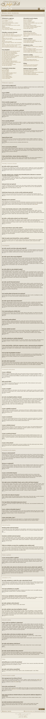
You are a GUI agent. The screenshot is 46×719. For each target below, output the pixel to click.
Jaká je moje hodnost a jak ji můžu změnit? (9, 45)
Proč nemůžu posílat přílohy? (7, 58)
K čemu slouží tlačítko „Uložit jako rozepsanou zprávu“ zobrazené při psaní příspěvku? (11, 63)
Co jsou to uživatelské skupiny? (28, 21)
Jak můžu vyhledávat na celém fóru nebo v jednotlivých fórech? (33, 47)
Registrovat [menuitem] (43, 9)
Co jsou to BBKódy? (5, 69)
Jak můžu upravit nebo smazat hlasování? (9, 56)
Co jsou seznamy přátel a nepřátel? (29, 40)
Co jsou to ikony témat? (6, 78)
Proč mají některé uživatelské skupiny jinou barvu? (32, 26)
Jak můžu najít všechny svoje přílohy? (30, 65)
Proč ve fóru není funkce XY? (28, 71)
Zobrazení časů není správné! (7, 38)
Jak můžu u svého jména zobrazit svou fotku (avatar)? (11, 44)
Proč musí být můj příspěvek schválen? (9, 64)
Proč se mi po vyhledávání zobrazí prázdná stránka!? (32, 49)
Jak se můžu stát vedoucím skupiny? (29, 25)
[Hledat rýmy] (11, 3)
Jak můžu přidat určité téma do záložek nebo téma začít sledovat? (33, 58)
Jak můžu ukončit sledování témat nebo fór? (31, 60)
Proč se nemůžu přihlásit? (6, 24)
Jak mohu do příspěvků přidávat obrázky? (9, 72)
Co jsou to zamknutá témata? (7, 77)
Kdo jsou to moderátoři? (27, 20)
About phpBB (16, 681)
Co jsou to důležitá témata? (7, 76)
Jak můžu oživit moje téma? (7, 65)
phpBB (36, 204)
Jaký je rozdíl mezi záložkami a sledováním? (31, 56)
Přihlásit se (4, 10)
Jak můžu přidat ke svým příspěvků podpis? (9, 53)
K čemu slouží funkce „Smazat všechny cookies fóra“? (11, 29)
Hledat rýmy (5, 8)
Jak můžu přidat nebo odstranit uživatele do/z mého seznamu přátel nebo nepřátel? (32, 42)
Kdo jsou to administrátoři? (28, 19)
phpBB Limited (39, 679)
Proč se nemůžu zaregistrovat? (7, 21)
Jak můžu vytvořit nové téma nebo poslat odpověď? (11, 51)
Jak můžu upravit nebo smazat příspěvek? (9, 52)
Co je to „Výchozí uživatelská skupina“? (30, 27)
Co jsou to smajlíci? (5, 71)
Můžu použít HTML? (5, 70)
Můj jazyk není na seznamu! (7, 41)
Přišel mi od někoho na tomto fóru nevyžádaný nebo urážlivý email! (32, 35)
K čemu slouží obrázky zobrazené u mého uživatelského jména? (12, 43)
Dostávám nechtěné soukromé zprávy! (30, 33)
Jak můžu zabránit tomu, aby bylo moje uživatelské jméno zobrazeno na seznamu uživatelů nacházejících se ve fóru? (12, 36)
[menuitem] (39, 9)
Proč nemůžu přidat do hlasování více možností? (10, 55)
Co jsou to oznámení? (6, 75)
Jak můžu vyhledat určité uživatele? (29, 50)
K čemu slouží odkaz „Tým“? (28, 28)
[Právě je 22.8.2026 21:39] (43, 13)
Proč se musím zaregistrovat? (7, 19)
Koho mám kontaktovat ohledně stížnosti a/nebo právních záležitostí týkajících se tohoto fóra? (33, 73)
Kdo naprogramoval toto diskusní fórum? (30, 70)
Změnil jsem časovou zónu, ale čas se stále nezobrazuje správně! (12, 40)
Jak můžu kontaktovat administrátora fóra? (30, 74)
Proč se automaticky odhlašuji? (7, 28)
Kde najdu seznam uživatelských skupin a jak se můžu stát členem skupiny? (33, 24)
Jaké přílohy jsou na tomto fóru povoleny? (30, 64)
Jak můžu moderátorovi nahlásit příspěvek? (9, 61)
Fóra (10, 8)
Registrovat (9, 10)
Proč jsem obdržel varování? (7, 59)
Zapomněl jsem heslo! (6, 27)
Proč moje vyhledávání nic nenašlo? (29, 48)
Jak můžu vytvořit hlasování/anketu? (8, 54)
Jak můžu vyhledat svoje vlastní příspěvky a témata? (32, 52)
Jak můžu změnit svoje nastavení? (8, 33)
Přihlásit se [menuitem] (41, 9)
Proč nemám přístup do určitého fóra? (8, 57)
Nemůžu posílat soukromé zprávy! (29, 32)
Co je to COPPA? (5, 20)
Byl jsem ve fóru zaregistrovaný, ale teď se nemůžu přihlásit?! (11, 26)
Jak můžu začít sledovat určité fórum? (30, 59)
